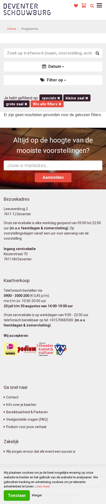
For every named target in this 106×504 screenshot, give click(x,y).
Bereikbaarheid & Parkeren (27, 412)
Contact (12, 397)
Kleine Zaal (75, 98)
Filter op (55, 79)
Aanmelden (53, 177)
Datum (54, 66)
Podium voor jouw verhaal (26, 427)
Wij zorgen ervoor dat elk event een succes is (40, 451)
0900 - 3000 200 (16, 296)
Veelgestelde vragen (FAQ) (27, 419)
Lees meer (42, 486)
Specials (49, 98)
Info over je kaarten (21, 405)
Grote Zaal (15, 104)
